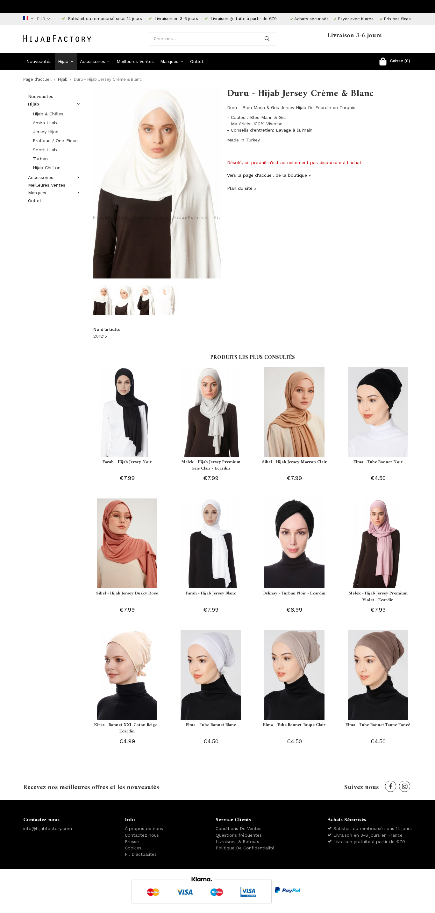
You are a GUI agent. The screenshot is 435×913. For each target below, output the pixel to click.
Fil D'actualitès (141, 854)
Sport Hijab (45, 149)
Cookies (133, 847)
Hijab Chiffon (47, 167)
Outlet (196, 61)
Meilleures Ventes (135, 61)
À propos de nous (144, 828)
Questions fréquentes (239, 835)
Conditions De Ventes (238, 828)
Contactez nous (142, 835)
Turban (40, 158)
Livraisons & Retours (237, 841)
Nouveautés (39, 61)
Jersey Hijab (46, 131)
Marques (169, 61)
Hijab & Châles (48, 113)
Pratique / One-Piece (55, 140)
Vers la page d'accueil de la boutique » (269, 175)
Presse (132, 841)
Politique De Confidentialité (245, 847)
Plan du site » (241, 188)
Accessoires (92, 61)
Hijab (63, 61)
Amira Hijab (45, 122)
